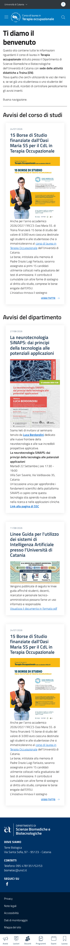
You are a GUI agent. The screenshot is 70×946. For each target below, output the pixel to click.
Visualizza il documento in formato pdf (33, 608)
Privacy (8, 898)
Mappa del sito (12, 927)
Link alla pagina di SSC (24, 506)
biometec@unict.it (15, 870)
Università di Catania (14, 4)
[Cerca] (63, 17)
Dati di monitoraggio (16, 920)
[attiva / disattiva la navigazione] (6, 17)
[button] (26, 4)
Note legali (10, 906)
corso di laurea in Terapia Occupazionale (33, 245)
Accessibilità (11, 913)
